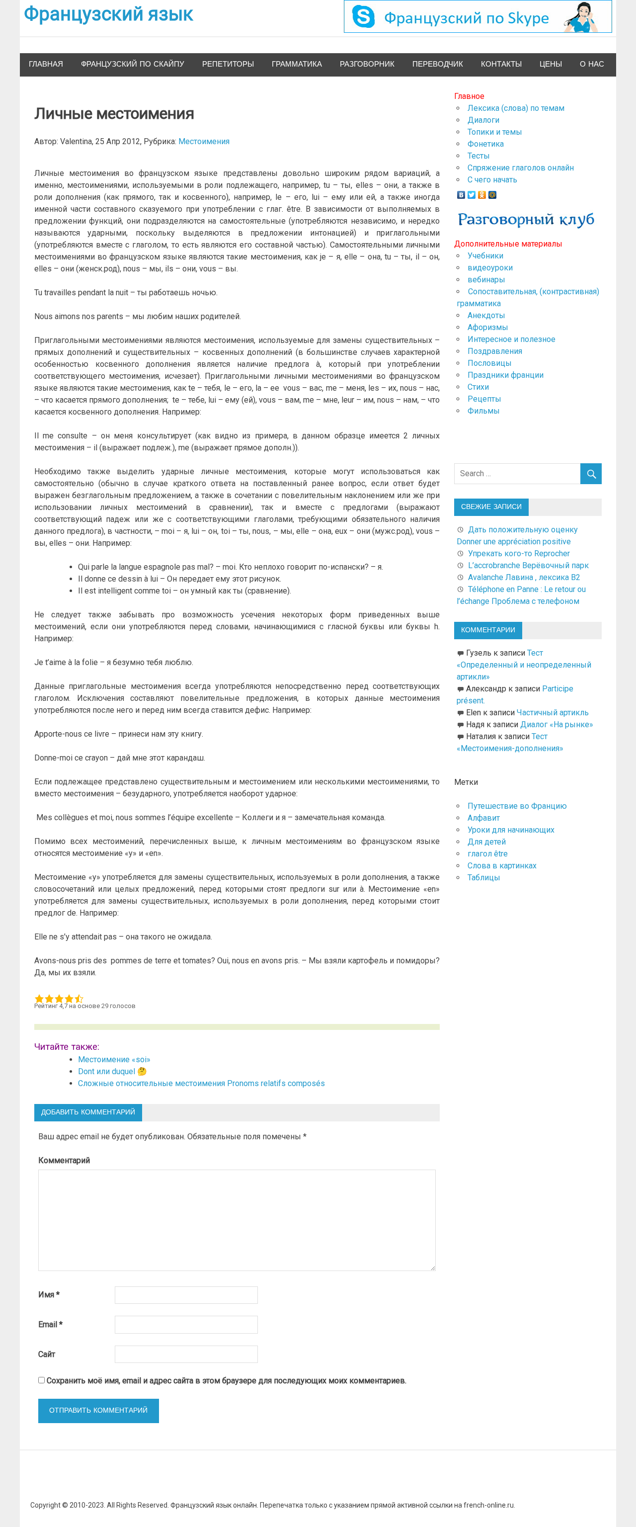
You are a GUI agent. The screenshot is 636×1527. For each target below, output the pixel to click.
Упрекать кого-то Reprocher (520, 553)
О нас (592, 64)
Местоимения (204, 141)
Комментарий (64, 1160)
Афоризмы (488, 327)
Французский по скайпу (132, 64)
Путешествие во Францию (517, 806)
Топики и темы (495, 132)
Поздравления (495, 351)
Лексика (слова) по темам (516, 108)
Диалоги (483, 120)
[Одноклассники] (482, 192)
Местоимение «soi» (114, 1059)
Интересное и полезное (512, 339)
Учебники (485, 255)
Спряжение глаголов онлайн (521, 167)
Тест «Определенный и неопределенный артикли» (524, 664)
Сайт (46, 1354)
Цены (551, 64)
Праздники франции (506, 375)
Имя (49, 1294)
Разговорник (367, 64)
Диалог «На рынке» (556, 724)
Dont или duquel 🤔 (112, 1071)
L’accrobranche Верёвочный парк (528, 565)
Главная (46, 64)
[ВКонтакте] (461, 192)
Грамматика (297, 64)
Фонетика (486, 144)
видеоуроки (490, 267)
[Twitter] (472, 192)
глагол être (488, 853)
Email (50, 1324)
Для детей (487, 842)
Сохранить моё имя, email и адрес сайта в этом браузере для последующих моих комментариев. (226, 1380)
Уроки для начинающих (511, 830)
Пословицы (490, 363)
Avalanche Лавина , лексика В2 (524, 577)
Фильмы (484, 411)
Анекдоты (486, 315)
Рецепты (484, 399)
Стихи (478, 387)
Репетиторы (228, 64)
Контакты (501, 64)
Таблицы (484, 877)
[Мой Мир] (492, 192)
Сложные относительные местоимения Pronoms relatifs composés (201, 1083)
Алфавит (484, 818)
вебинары (486, 279)
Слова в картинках (502, 865)
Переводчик (437, 64)
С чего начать (492, 179)
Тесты (479, 156)
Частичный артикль (553, 712)
